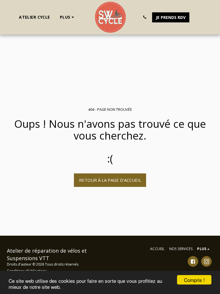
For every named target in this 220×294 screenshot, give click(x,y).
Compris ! (194, 279)
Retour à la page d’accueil (110, 180)
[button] (145, 17)
